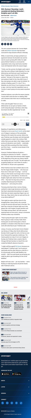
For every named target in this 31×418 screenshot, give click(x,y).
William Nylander (12, 50)
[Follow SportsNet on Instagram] (16, 403)
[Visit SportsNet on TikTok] (21, 403)
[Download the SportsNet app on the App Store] (5, 373)
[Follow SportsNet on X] (2, 403)
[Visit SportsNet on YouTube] (7, 403)
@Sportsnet (13, 15)
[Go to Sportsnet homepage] (6, 2)
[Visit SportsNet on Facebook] (11, 403)
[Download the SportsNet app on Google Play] (16, 373)
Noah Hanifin (18, 131)
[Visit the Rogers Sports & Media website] (7, 411)
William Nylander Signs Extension (10, 6)
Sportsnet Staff (5, 15)
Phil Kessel (18, 246)
